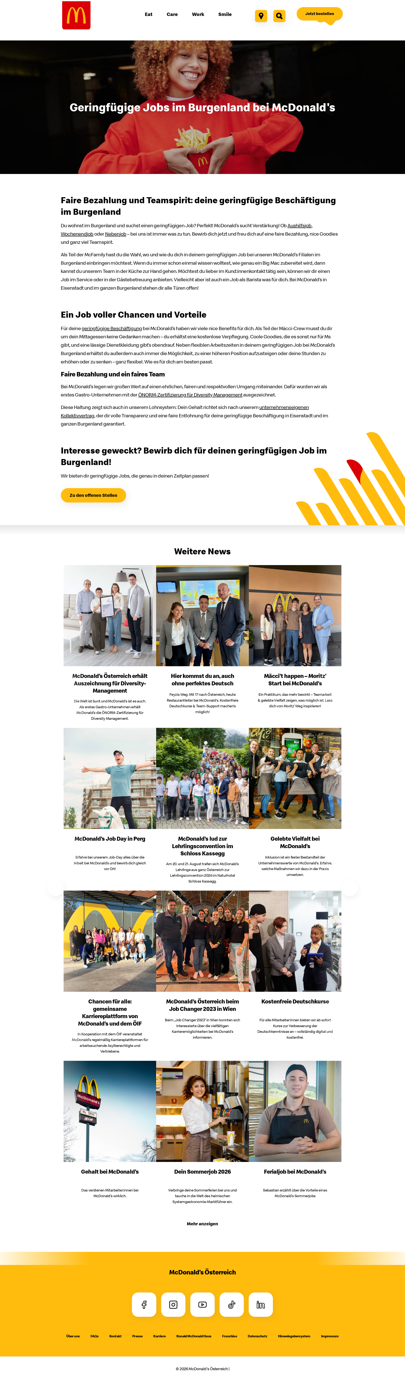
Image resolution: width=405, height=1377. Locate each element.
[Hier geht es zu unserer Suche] (279, 16)
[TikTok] (232, 1304)
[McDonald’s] (76, 15)
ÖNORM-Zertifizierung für (190, 394)
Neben (115, 234)
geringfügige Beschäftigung (112, 328)
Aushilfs (299, 225)
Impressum (330, 1336)
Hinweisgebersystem (294, 1336)
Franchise (229, 1336)
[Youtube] (202, 1304)
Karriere (159, 1336)
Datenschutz (257, 1336)
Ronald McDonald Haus (193, 1336)
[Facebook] (144, 1304)
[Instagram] (173, 1304)
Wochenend (77, 234)
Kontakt (115, 1336)
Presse (137, 1336)
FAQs (94, 1336)
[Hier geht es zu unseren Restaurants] (261, 16)
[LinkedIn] (261, 1304)
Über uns (73, 1336)
